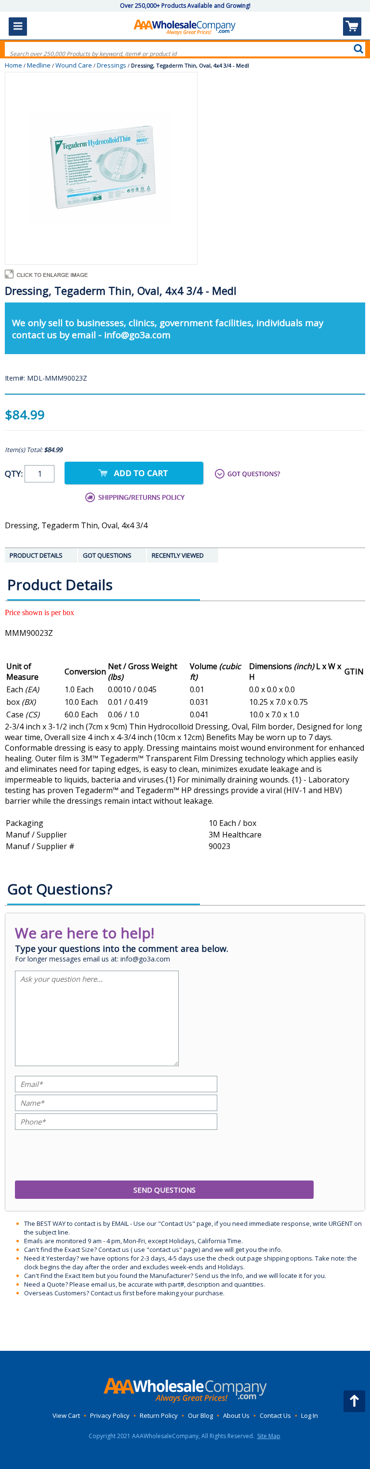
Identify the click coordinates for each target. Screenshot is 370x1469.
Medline (39, 65)
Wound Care (73, 65)
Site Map (268, 1436)
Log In (309, 1415)
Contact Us (275, 1415)
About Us (236, 1415)
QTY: (15, 473)
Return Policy (159, 1415)
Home (13, 65)
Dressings (111, 65)
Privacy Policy (110, 1415)
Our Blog (200, 1415)
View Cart (66, 1415)
